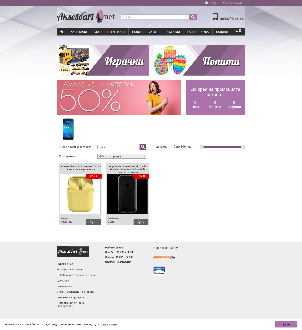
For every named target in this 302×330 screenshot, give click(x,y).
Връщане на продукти (71, 297)
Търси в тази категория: (75, 147)
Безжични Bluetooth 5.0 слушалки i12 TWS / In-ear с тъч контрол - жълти (80, 168)
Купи (93, 221)
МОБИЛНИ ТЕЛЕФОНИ (109, 32)
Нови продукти (144, 32)
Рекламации (64, 286)
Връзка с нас (65, 264)
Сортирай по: (67, 156)
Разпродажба (198, 32)
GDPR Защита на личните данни (77, 275)
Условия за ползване (70, 269)
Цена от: (161, 146)
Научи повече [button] (109, 324)
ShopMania (159, 271)
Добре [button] (286, 324)
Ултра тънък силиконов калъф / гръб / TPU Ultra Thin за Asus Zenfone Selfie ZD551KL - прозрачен (127, 169)
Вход (212, 3)
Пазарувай (164, 257)
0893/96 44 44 (232, 18)
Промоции (171, 32)
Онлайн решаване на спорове (75, 291)
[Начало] (86, 17)
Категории (78, 32)
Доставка (63, 280)
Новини (222, 32)
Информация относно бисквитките (71, 304)
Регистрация (234, 3)
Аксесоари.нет (73, 251)
